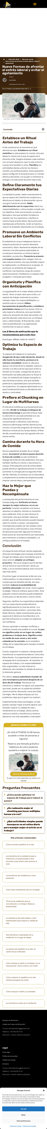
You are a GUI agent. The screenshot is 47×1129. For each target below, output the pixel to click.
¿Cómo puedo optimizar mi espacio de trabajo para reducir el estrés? (23, 797)
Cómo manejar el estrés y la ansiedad (20, 992)
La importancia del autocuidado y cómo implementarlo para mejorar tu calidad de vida (22, 920)
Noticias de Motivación (10, 1020)
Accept (23, 1109)
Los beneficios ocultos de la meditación (21, 1003)
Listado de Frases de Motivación (13, 1024)
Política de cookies (16, 1126)
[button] (44, 1090)
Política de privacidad (29, 1126)
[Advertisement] (23, 32)
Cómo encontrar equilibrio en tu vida (20, 844)
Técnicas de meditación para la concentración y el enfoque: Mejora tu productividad (20, 903)
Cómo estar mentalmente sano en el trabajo (23, 890)
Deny (23, 1115)
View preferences (23, 1121)
